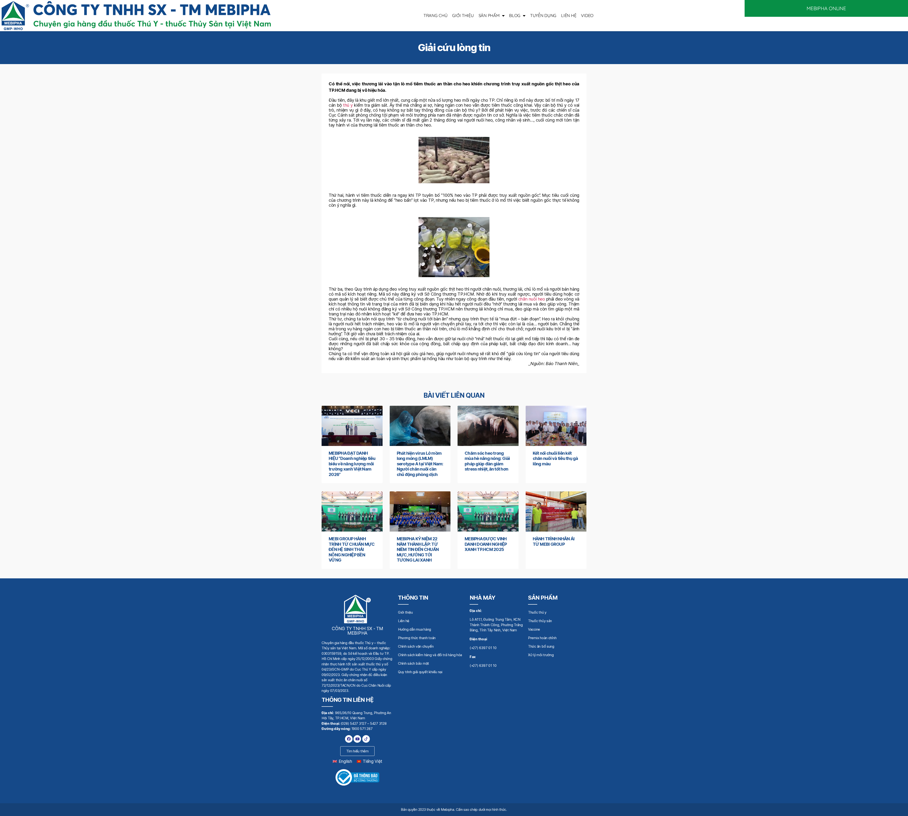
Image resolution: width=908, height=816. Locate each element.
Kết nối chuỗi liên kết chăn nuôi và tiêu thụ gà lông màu (555, 458)
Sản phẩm (489, 15)
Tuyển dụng (543, 15)
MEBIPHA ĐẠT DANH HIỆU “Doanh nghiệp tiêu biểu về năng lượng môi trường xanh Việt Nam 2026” (352, 464)
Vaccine (534, 629)
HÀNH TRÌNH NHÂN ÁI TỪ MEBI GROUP (554, 541)
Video (587, 15)
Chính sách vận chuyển (415, 646)
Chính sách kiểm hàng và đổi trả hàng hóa (430, 655)
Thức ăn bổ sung (541, 646)
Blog (514, 15)
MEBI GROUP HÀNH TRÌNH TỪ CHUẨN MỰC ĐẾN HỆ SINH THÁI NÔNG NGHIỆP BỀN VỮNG (352, 549)
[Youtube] (357, 739)
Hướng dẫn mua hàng (414, 629)
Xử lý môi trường (541, 655)
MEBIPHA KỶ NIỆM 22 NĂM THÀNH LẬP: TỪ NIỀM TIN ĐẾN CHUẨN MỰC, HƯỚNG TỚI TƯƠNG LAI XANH (418, 549)
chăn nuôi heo (531, 299)
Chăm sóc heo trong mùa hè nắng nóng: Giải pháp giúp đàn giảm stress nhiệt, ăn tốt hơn (487, 461)
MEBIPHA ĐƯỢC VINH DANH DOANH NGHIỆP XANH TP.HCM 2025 (486, 544)
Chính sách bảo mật (413, 663)
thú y (348, 105)
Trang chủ (435, 15)
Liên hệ (568, 15)
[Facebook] (349, 739)
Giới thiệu (463, 15)
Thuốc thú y (537, 612)
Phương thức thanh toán (417, 638)
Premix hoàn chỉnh (542, 638)
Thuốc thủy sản (540, 621)
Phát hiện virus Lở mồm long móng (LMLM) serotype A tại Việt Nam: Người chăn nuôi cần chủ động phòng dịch (420, 464)
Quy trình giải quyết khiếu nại (420, 672)
